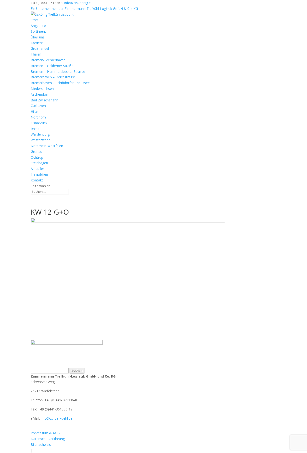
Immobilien (39, 174)
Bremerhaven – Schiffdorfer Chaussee (60, 83)
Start (34, 20)
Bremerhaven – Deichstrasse (53, 77)
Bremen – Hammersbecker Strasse (58, 71)
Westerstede (40, 140)
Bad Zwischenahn (44, 100)
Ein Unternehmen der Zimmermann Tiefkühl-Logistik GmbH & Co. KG (84, 8)
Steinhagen (39, 163)
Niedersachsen (42, 88)
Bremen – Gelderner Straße (52, 65)
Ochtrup (37, 157)
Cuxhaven (38, 105)
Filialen (36, 54)
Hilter (35, 111)
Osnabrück (39, 123)
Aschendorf (39, 94)
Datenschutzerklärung (48, 438)
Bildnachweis (41, 444)
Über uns (38, 37)
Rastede (37, 128)
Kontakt (37, 180)
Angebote (38, 25)
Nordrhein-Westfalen (47, 145)
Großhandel (40, 48)
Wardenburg (40, 134)
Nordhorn (38, 117)
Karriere (37, 43)
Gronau (36, 151)
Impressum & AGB (45, 433)
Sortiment (38, 31)
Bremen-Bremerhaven (48, 60)
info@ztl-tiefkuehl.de (56, 418)
